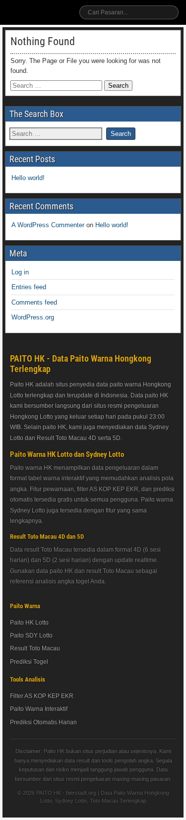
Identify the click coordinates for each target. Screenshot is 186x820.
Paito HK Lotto (29, 622)
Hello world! (28, 178)
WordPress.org (32, 317)
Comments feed (34, 302)
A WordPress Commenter (47, 225)
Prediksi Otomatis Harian (43, 722)
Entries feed (28, 287)
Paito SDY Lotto (31, 635)
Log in (20, 272)
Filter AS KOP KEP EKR (41, 696)
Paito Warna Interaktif (38, 708)
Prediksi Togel (29, 661)
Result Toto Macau (35, 648)
